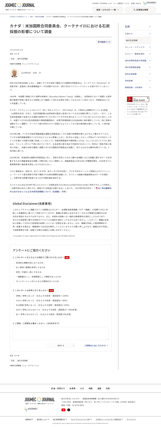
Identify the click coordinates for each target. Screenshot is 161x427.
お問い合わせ (136, 3)
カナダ (16, 54)
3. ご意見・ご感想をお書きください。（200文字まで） (37, 323)
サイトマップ (131, 419)
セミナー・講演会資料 (134, 53)
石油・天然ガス (58, 388)
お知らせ (129, 33)
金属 (99, 388)
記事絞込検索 (142, 9)
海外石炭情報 (39, 17)
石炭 (31, 17)
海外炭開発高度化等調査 (136, 60)
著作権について (43, 419)
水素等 (72, 388)
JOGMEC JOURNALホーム (18, 17)
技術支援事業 (131, 73)
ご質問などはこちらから (95, 345)
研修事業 (129, 80)
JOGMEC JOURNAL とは (102, 3)
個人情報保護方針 (60, 419)
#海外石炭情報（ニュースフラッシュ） (25, 64)
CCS (82, 388)
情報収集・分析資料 (134, 87)
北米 (11, 54)
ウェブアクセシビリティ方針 (81, 419)
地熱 (91, 388)
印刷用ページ (105, 42)
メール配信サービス (121, 3)
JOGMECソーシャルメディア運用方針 (109, 419)
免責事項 (29, 419)
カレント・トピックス (134, 47)
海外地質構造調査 (133, 67)
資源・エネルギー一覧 (106, 9)
